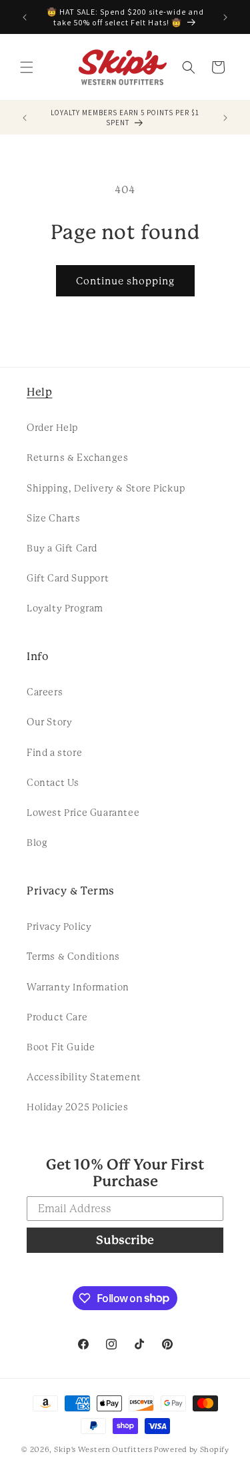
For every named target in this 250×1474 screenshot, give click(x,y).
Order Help (52, 427)
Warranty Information (78, 987)
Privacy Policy (59, 926)
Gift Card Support (68, 578)
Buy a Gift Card (62, 548)
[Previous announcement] (24, 17)
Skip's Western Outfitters (103, 1449)
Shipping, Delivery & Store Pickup (106, 488)
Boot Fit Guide (61, 1047)
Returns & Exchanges (77, 457)
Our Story (49, 722)
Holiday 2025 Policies (78, 1107)
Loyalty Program (65, 608)
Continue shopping (125, 281)
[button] (26, 67)
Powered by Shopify (191, 1449)
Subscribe (125, 1240)
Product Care (57, 1017)
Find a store (54, 752)
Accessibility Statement (84, 1077)
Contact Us (53, 782)
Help (39, 392)
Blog (37, 842)
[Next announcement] (225, 17)
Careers (45, 692)
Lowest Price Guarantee (83, 812)
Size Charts (54, 518)
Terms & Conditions (73, 956)
